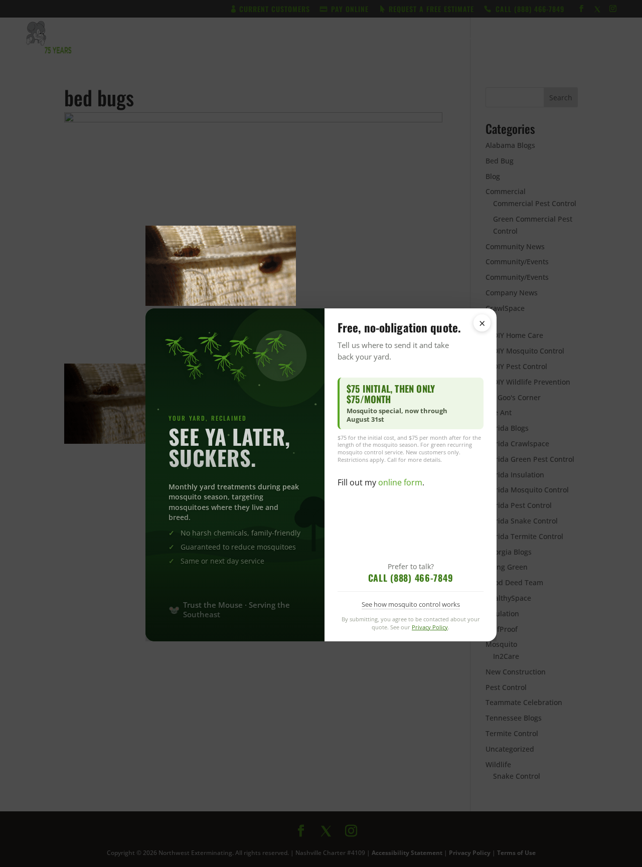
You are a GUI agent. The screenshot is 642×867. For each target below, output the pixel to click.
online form (400, 482)
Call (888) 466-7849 (410, 577)
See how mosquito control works (411, 604)
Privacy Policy (430, 627)
